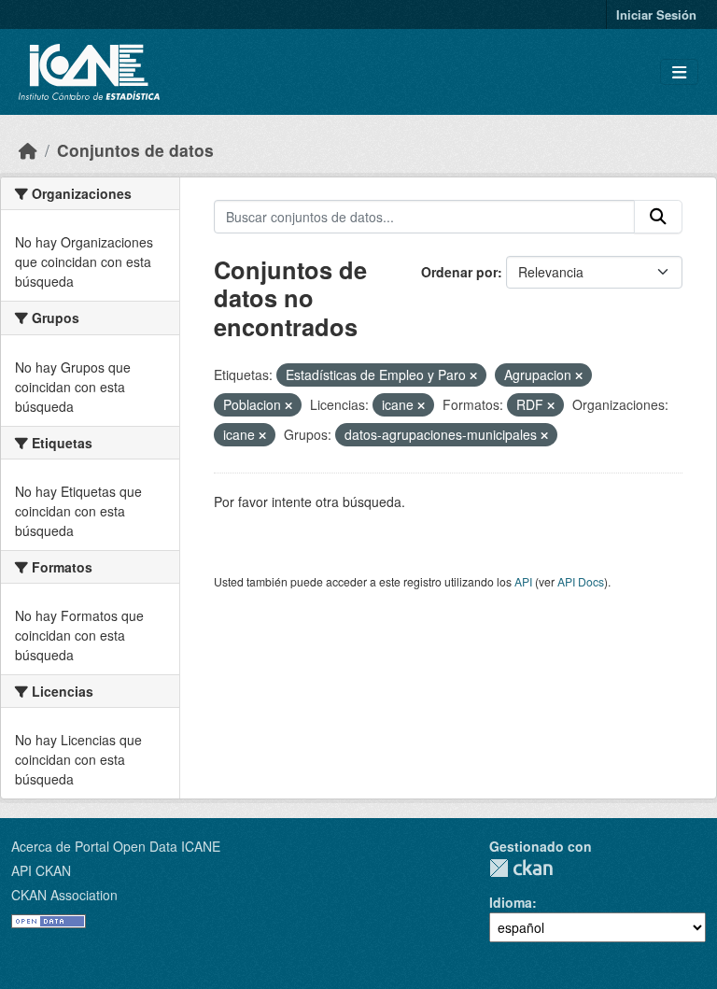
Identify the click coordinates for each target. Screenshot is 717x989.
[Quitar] (473, 375)
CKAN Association (64, 894)
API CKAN (41, 870)
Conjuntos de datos (135, 150)
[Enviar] (658, 216)
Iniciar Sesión (656, 14)
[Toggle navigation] (679, 72)
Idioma (510, 902)
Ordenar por (459, 271)
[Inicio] (28, 150)
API (523, 581)
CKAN (521, 868)
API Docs (580, 581)
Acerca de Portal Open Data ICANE (115, 846)
